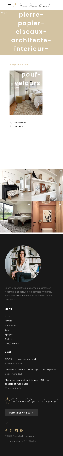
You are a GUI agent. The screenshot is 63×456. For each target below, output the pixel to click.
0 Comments (16, 126)
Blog (7, 330)
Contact (8, 339)
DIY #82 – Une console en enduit (21, 359)
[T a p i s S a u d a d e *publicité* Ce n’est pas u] (16, 216)
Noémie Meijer (20, 122)
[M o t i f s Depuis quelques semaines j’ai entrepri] (16, 185)
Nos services (10, 325)
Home (7, 316)
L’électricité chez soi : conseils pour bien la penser (31, 369)
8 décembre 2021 (13, 363)
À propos (9, 334)
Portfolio (8, 321)
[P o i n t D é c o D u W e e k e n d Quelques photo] (47, 216)
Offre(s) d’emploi (12, 343)
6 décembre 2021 (13, 374)
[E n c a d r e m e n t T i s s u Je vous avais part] (47, 185)
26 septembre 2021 (14, 388)
